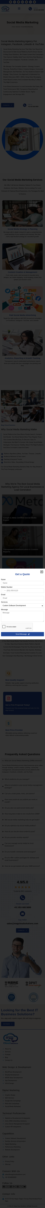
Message (4, 609)
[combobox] (3, 591)
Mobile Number (6, 587)
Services (4, 602)
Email (3, 594)
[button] (42, 572)
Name (3, 579)
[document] (22, 604)
